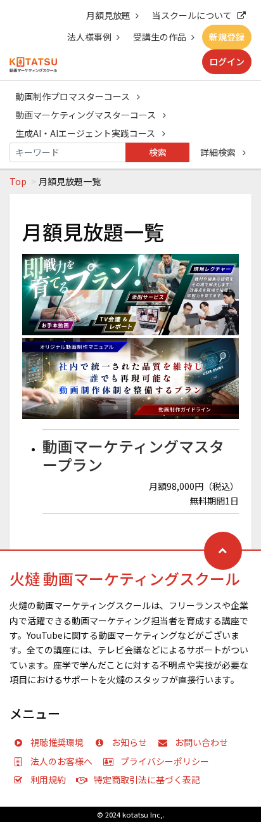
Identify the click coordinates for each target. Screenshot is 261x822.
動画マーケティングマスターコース (86, 114)
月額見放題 (108, 15)
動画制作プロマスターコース (73, 96)
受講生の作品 (159, 36)
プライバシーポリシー (164, 761)
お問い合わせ (201, 742)
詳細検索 (219, 152)
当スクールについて (192, 15)
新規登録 (227, 36)
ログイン (227, 61)
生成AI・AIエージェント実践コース (86, 133)
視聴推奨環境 (57, 742)
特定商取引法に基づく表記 (147, 779)
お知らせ (129, 742)
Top (18, 181)
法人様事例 (89, 36)
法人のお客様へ (61, 761)
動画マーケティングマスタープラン (133, 455)
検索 (158, 152)
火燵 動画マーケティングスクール (125, 578)
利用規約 (48, 779)
